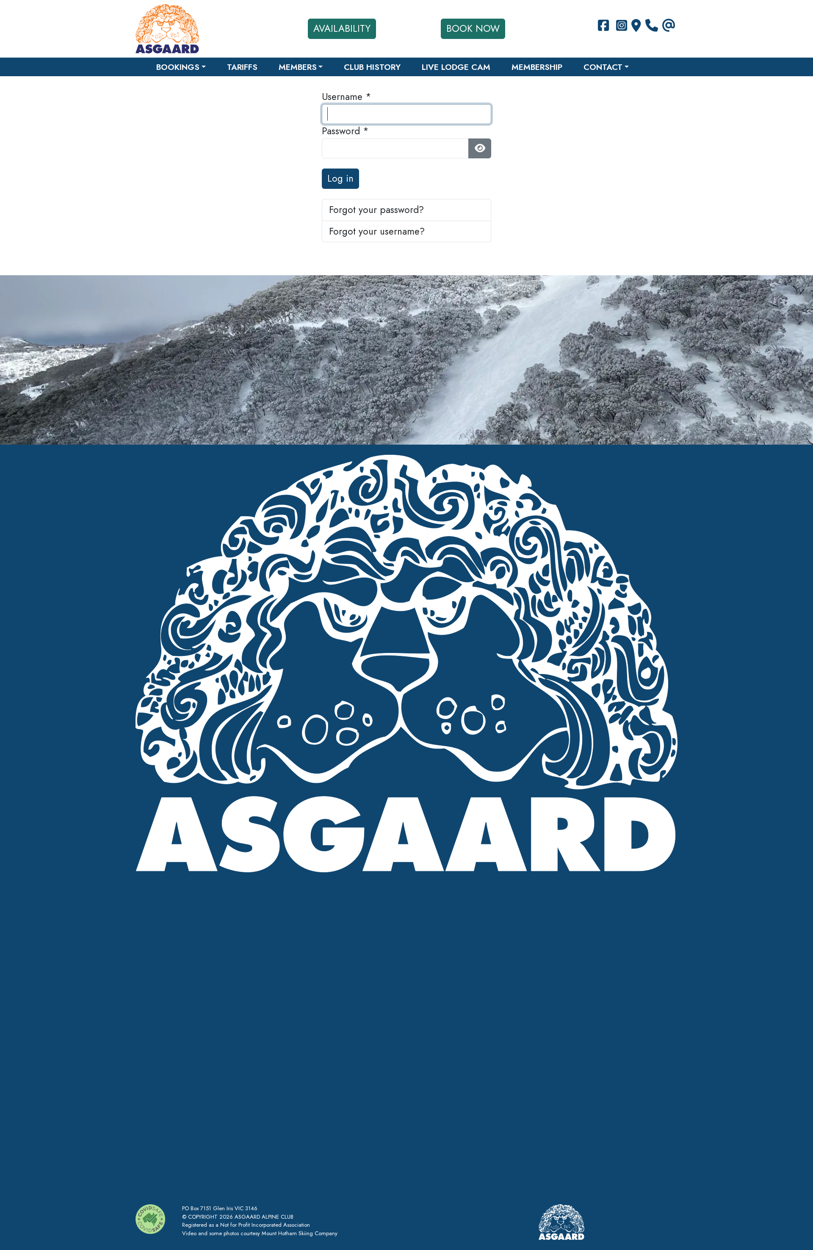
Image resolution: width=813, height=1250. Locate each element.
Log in (340, 178)
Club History (372, 67)
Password (345, 131)
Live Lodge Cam (456, 67)
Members (298, 67)
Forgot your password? (376, 209)
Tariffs (242, 67)
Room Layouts (168, 964)
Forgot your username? (377, 231)
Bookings (177, 67)
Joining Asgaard (171, 1052)
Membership (537, 67)
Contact (602, 67)
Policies (152, 928)
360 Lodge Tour (172, 1157)
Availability (342, 28)
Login (148, 1034)
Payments (157, 946)
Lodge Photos (167, 911)
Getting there (166, 1140)
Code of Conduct (174, 981)
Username (346, 96)
